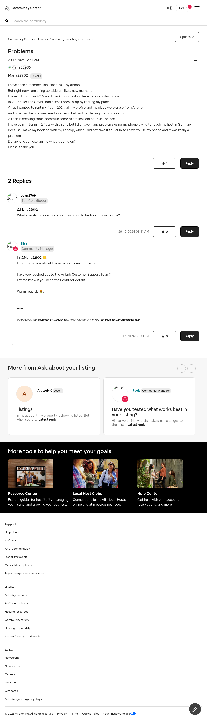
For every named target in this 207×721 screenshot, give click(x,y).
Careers (10, 674)
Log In (183, 7)
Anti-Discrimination (17, 548)
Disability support (16, 557)
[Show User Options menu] (197, 8)
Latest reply (47, 419)
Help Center (13, 532)
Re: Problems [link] (89, 39)
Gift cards (11, 691)
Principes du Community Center (119, 320)
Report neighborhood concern (24, 573)
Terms (74, 713)
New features (13, 666)
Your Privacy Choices (116, 713)
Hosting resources (16, 611)
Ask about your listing (63, 39)
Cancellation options (18, 565)
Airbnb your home (16, 595)
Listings (24, 409)
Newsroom (12, 657)
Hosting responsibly (17, 628)
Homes (41, 39)
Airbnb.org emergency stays (23, 699)
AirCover (10, 540)
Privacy (62, 713)
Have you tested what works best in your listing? (149, 411)
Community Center (20, 39)
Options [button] (185, 37)
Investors (10, 682)
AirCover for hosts (16, 603)
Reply (189, 163)
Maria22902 (18, 75)
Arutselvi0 (44, 390)
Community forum (17, 620)
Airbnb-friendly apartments (23, 636)
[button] (195, 61)
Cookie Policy (90, 713)
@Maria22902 (27, 209)
